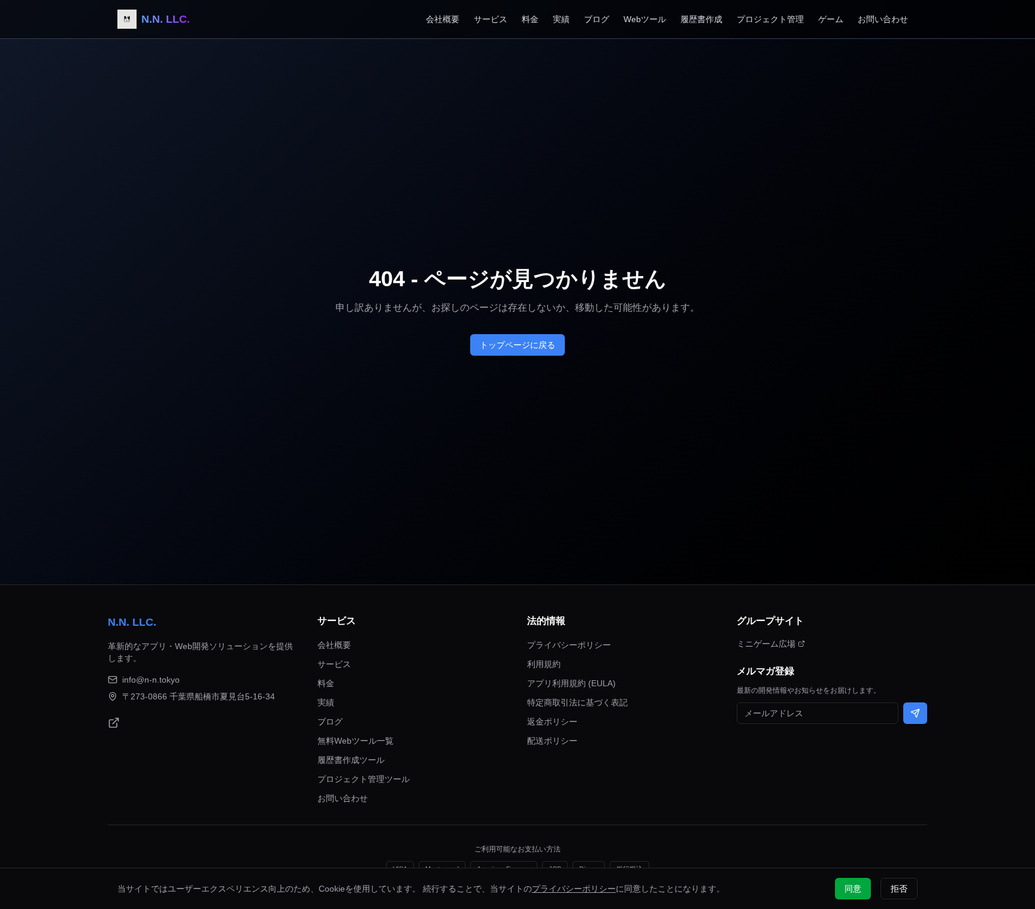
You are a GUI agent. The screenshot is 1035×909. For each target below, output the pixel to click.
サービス (490, 19)
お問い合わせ (883, 19)
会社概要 (442, 19)
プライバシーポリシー (569, 645)
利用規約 (544, 664)
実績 (561, 19)
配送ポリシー (552, 741)
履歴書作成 (701, 19)
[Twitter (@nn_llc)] (114, 723)
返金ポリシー (552, 721)
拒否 (899, 888)
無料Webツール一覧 (355, 741)
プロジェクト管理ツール (363, 779)
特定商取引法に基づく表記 (577, 702)
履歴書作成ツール (351, 760)
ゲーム (830, 19)
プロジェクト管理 (770, 19)
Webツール (645, 19)
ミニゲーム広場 (766, 644)
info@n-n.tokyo (151, 679)
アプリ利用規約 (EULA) (571, 683)
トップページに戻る (517, 345)
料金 (530, 19)
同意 (853, 888)
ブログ (596, 19)
